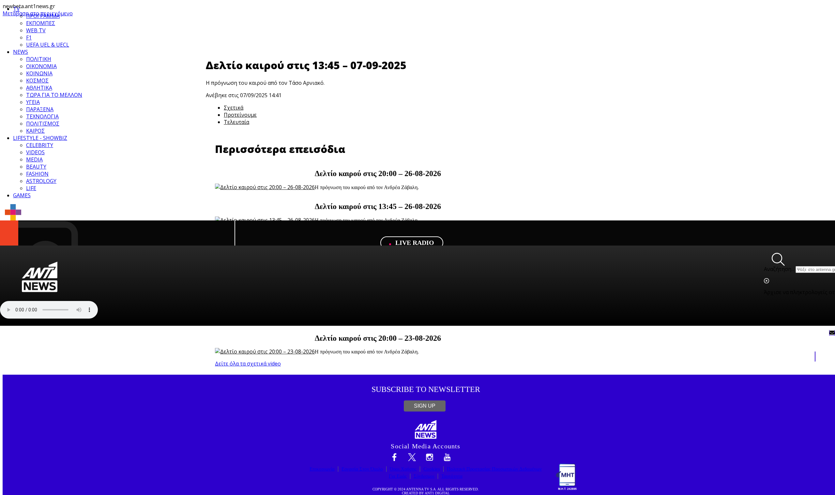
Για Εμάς (398, 476)
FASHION (37, 173)
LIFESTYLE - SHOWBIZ (40, 138)
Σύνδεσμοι (424, 476)
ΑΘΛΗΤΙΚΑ (39, 87)
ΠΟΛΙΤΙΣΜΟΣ (42, 123)
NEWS (20, 51)
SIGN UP (424, 406)
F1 (29, 37)
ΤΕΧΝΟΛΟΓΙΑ (42, 116)
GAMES (22, 195)
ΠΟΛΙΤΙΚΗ (38, 59)
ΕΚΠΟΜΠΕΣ (40, 23)
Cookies (431, 469)
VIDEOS (35, 152)
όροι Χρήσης (403, 469)
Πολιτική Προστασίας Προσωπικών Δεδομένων (494, 469)
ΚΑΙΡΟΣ (35, 130)
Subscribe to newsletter (426, 389)
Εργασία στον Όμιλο (362, 469)
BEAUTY (36, 166)
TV (16, 8)
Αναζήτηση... (779, 269)
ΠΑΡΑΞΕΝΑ (39, 109)
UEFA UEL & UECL (47, 44)
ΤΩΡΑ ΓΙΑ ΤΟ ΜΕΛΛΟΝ (54, 94)
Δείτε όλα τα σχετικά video (248, 363)
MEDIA (34, 159)
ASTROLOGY (41, 181)
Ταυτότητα (452, 476)
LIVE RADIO (414, 243)
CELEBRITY (39, 145)
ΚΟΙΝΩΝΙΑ (39, 73)
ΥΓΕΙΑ (33, 102)
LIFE (31, 188)
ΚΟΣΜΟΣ (37, 80)
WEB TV (36, 30)
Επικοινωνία (322, 469)
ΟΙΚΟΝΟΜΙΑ (41, 66)
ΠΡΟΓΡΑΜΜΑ (43, 16)
